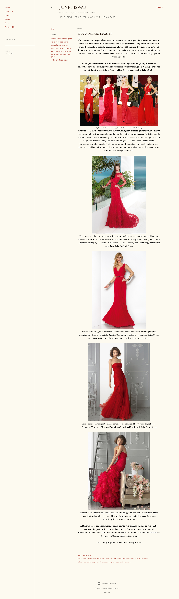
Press (7, 15)
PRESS (86, 17)
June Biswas (72, 7)
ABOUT (78, 17)
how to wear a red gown (61, 48)
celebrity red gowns (59, 45)
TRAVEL (70, 17)
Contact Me (10, 27)
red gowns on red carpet (61, 51)
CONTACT (110, 17)
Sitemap (107, 592)
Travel (7, 19)
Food (7, 23)
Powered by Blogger (109, 583)
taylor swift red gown (60, 60)
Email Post (87, 555)
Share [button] (53, 29)
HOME (62, 17)
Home (7, 8)
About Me (9, 11)
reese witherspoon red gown (105, 562)
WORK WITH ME (97, 17)
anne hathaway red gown (61, 39)
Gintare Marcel (113, 588)
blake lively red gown (59, 42)
